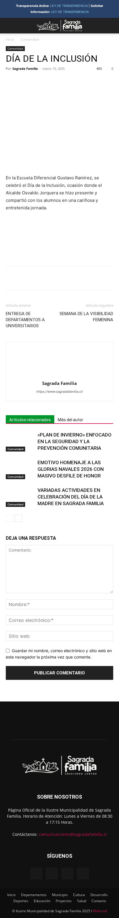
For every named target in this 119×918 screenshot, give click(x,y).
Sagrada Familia (25, 68)
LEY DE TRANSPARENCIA (69, 6)
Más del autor (70, 419)
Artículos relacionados (30, 419)
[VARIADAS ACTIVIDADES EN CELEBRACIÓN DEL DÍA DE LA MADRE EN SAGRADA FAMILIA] (20, 497)
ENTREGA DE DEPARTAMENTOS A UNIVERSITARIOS (25, 319)
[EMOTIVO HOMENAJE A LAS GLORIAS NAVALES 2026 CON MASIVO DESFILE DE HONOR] (20, 469)
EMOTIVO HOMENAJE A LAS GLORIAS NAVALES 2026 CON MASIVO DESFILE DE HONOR (71, 469)
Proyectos (64, 900)
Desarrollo (98, 894)
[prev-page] (9, 518)
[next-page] (18, 518)
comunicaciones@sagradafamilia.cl (73, 834)
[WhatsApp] (69, 81)
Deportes (20, 900)
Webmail (100, 910)
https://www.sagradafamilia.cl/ (59, 392)
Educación (42, 900)
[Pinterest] (56, 81)
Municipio (60, 894)
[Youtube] (83, 873)
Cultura (79, 894)
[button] (10, 25)
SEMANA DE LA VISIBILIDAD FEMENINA (86, 316)
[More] (83, 81)
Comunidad (30, 39)
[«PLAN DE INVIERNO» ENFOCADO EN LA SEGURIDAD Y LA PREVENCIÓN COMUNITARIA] (20, 442)
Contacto (99, 900)
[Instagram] (51, 873)
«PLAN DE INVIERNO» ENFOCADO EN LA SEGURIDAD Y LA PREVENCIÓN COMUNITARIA (74, 441)
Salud (81, 900)
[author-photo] (59, 375)
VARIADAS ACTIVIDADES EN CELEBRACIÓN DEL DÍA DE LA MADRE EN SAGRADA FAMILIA (71, 496)
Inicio (10, 39)
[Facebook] (30, 81)
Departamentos (34, 894)
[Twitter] (43, 81)
